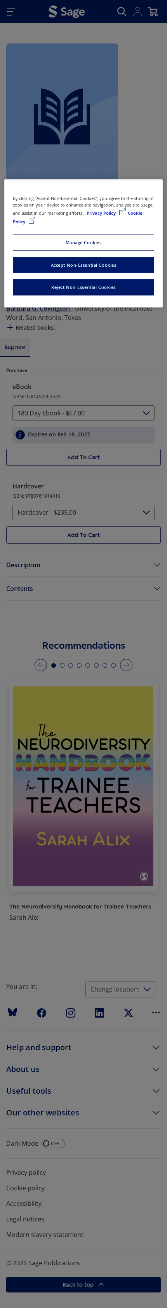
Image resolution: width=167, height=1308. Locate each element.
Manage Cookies (84, 242)
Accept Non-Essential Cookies (84, 265)
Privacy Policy (102, 213)
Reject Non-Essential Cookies (83, 287)
